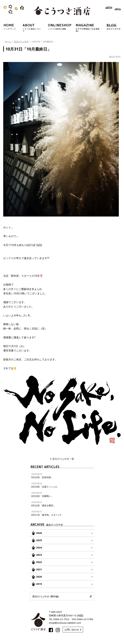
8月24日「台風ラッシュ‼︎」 (45, 485)
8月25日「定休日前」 (42, 476)
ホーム (8, 41)
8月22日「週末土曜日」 (43, 504)
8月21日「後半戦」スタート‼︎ (46, 513)
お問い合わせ (71, 629)
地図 (80, 615)
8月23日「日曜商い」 (42, 494)
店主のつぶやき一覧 (63, 458)
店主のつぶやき (21, 41)
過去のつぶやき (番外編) (45, 596)
